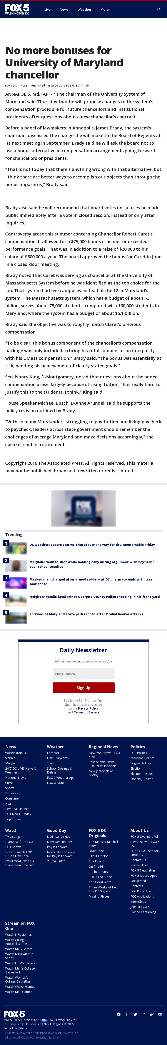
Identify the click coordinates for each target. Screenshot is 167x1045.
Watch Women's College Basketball (18, 979)
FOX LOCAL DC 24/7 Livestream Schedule (19, 863)
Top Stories (13, 819)
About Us (139, 830)
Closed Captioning (143, 912)
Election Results (141, 774)
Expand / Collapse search (159, 9)
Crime (9, 783)
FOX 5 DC (11, 85)
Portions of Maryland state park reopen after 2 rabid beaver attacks (86, 614)
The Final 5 (96, 861)
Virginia (10, 758)
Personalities (139, 865)
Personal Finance (17, 809)
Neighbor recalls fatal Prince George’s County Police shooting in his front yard (95, 597)
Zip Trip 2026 (56, 861)
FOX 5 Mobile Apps (143, 875)
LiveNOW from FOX (19, 842)
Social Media (139, 881)
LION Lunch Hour (59, 836)
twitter (135, 1014)
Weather (55, 746)
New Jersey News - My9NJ (102, 773)
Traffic (51, 763)
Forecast (53, 753)
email (160, 1014)
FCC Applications (142, 896)
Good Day (56, 830)
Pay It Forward (57, 847)
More (104, 9)
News (24, 85)
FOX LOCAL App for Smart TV (144, 853)
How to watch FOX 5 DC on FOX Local (19, 854)
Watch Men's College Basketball (20, 970)
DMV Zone (96, 851)
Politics (137, 746)
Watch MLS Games (18, 992)
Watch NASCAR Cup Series (19, 956)
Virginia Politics (140, 763)
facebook (127, 1014)
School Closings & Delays (59, 770)
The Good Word (100, 882)
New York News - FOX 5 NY (104, 755)
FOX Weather (56, 783)
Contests (136, 886)
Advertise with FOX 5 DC (145, 844)
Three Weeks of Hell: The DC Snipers (103, 889)
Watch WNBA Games (20, 986)
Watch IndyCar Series (20, 963)
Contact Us (138, 860)
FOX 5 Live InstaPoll (144, 836)
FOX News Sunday (18, 814)
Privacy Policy (88, 708)
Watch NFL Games (18, 934)
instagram (143, 1014)
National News (15, 777)
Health (9, 803)
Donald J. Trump (141, 779)
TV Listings (12, 836)
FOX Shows (13, 847)
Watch (11, 830)
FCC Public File (140, 891)
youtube (118, 1014)
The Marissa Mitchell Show (103, 844)
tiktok (151, 1014)
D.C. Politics (138, 753)
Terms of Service (86, 712)
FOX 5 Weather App (61, 777)
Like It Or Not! (99, 856)
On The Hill (96, 866)
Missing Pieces (99, 896)
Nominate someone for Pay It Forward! (61, 854)
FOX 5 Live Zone (100, 877)
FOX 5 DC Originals (98, 833)
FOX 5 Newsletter (142, 870)
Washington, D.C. (17, 753)
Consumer (12, 798)
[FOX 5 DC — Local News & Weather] (19, 9)
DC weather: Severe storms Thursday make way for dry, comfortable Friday (92, 545)
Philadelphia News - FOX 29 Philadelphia (103, 764)
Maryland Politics (142, 758)
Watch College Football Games (16, 942)
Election (136, 768)
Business (11, 793)
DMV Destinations (60, 842)
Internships (138, 901)
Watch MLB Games (19, 949)
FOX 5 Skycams (58, 758)
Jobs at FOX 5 (140, 907)
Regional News (103, 746)
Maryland (11, 763)
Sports (9, 788)
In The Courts (98, 872)
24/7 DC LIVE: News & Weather (21, 770)
